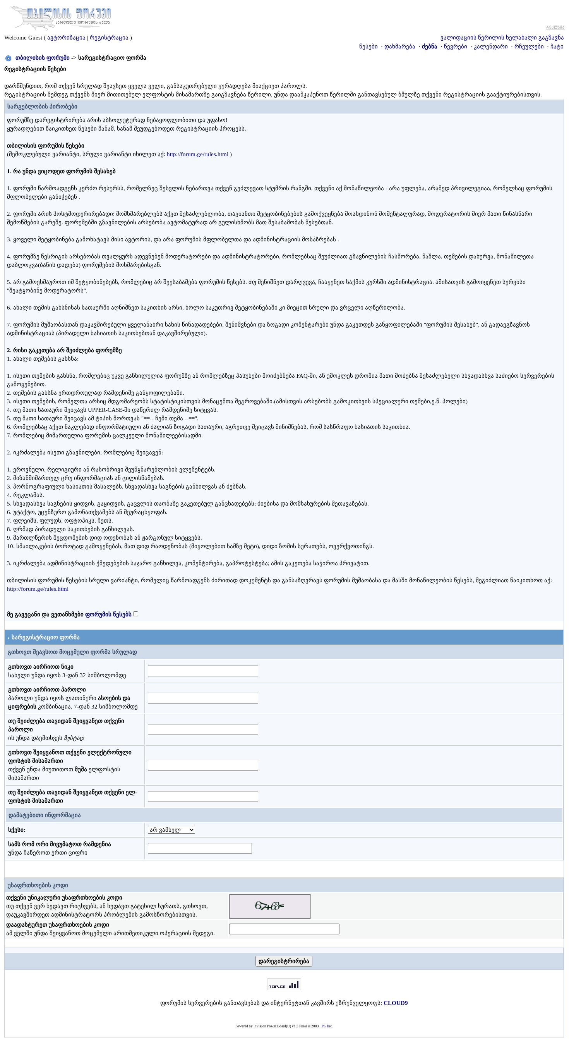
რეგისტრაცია (109, 37)
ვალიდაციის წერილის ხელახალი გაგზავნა (502, 37)
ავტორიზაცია (66, 37)
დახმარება (399, 46)
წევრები (455, 46)
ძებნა (429, 46)
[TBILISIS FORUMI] (60, 17)
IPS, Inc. (326, 1026)
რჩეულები (529, 46)
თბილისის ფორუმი (42, 58)
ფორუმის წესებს (108, 614)
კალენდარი (491, 46)
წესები (368, 46)
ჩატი (557, 46)
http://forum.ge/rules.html (197, 154)
